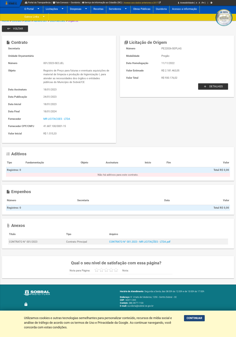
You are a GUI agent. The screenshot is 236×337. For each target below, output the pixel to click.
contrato (17, 20)
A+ (202, 2)
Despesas (79, 9)
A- (196, 3)
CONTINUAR (194, 318)
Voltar (15, 28)
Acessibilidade (187, 3)
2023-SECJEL (57, 20)
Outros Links (35, 16)
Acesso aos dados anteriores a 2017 (141, 3)
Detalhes (213, 86)
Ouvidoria (161, 9)
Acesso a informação (184, 9)
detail (27, 20)
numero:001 (40, 20)
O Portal (32, 9)
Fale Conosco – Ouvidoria (67, 2)
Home (5, 20)
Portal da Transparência (39, 2)
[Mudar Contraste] (211, 3)
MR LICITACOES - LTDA (56, 118)
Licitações (55, 9)
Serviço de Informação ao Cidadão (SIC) (103, 2)
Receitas (98, 9)
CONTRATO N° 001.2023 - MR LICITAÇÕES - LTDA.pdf (139, 241)
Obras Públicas (141, 9)
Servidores (118, 9)
